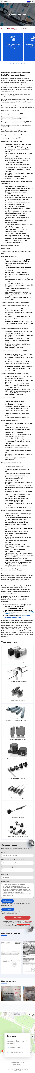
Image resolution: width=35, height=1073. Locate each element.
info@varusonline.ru (16, 1047)
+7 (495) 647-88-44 (16, 1052)
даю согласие (28, 921)
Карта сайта (17, 1070)
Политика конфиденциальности (17, 1069)
